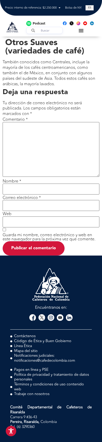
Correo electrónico (22, 198)
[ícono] (71, 23)
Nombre (12, 181)
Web (7, 214)
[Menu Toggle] (81, 30)
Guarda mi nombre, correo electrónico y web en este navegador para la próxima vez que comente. (49, 237)
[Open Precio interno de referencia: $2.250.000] (59, 8)
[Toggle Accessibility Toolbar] (11, 431)
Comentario (15, 119)
